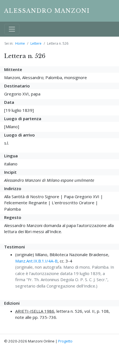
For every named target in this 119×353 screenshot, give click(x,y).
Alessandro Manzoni (47, 10)
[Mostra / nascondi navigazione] (11, 29)
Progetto (65, 341)
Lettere (36, 43)
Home (20, 43)
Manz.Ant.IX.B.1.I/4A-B (36, 261)
